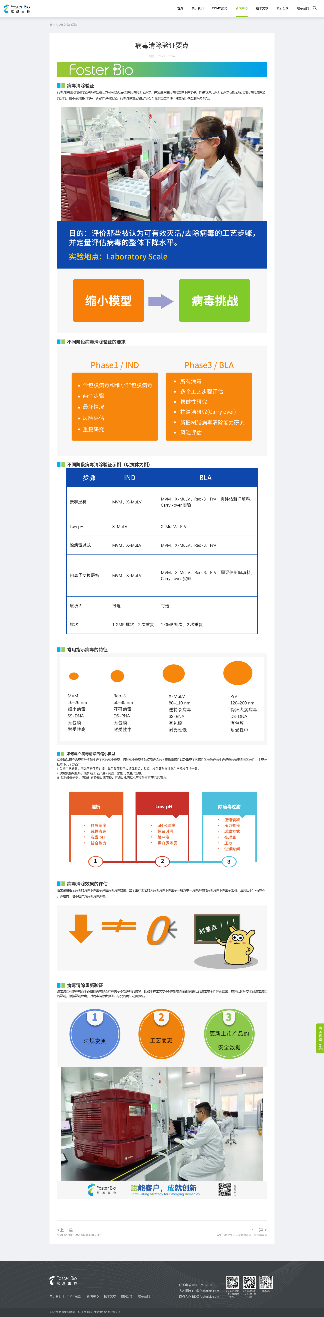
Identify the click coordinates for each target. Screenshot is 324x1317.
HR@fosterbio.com (205, 1290)
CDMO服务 (219, 8)
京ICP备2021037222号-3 (107, 1312)
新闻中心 (242, 8)
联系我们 (303, 8)
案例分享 (283, 8)
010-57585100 (202, 1285)
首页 (180, 8)
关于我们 (198, 8)
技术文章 (262, 8)
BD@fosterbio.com (205, 1296)
